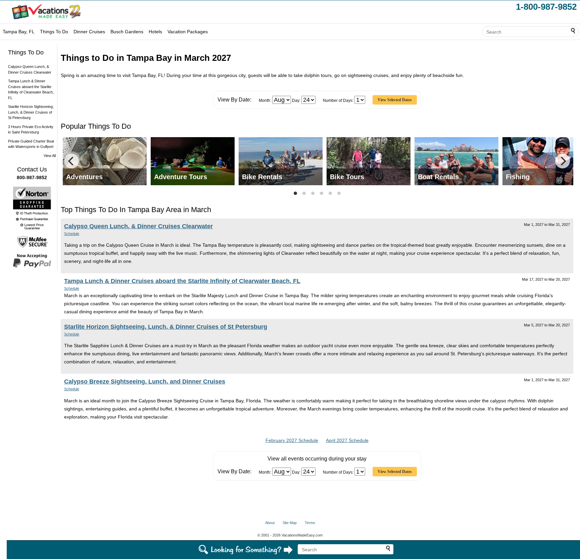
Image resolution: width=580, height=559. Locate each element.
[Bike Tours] (368, 161)
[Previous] (71, 161)
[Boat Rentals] (456, 161)
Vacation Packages (187, 31)
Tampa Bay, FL (19, 31)
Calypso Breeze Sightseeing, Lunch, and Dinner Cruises (144, 381)
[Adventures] (105, 161)
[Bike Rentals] (281, 161)
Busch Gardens (126, 31)
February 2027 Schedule (291, 440)
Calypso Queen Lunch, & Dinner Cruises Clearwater (138, 226)
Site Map (290, 523)
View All (50, 156)
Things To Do (54, 31)
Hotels (155, 31)
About (270, 523)
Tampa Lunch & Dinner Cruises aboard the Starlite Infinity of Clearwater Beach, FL (182, 281)
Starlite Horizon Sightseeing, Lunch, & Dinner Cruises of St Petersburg (31, 112)
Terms (310, 523)
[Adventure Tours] (193, 161)
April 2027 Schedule (347, 440)
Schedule (71, 234)
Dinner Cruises (89, 31)
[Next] (562, 161)
